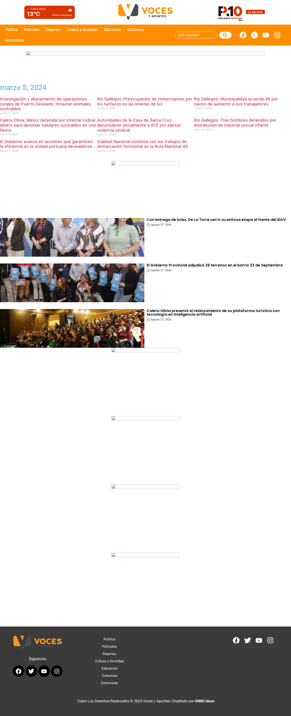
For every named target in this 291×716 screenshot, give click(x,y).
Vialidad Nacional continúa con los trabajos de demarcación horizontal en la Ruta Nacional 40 (142, 144)
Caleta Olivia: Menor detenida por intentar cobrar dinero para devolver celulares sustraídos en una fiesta (48, 125)
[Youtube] (266, 35)
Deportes (53, 30)
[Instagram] (277, 35)
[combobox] (196, 35)
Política (11, 30)
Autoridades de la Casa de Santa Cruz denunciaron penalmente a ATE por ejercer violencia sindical (139, 125)
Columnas (135, 30)
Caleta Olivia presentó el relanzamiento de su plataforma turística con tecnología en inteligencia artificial (213, 312)
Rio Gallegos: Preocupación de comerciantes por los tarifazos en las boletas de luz (144, 101)
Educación (112, 30)
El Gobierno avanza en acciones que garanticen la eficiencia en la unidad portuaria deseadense (46, 144)
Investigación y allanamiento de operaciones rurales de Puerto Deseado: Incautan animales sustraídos (45, 104)
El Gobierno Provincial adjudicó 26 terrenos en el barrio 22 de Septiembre (215, 265)
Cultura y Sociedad (82, 30)
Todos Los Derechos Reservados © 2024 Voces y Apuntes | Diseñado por (145, 701)
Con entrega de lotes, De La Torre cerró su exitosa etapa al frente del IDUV (216, 219)
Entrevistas (14, 40)
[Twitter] (247, 640)
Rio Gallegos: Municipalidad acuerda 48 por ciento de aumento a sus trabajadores (236, 101)
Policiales (32, 30)
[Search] (225, 35)
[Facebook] (243, 35)
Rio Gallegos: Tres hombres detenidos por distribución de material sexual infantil (235, 123)
